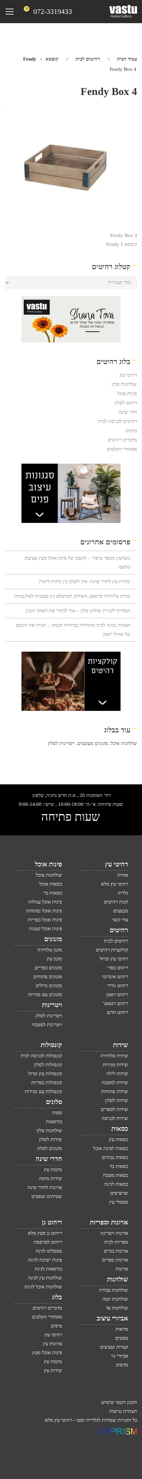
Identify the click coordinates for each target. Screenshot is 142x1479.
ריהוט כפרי (117, 967)
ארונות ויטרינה (114, 1233)
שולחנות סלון (124, 384)
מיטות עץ (53, 1169)
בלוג (57, 1297)
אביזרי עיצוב (112, 1318)
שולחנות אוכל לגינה (43, 1286)
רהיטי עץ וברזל (114, 958)
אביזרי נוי (119, 1356)
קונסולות (51, 1044)
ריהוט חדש (117, 1012)
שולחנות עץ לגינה (45, 1277)
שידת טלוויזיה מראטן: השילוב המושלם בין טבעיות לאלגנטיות (72, 596)
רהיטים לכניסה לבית (117, 421)
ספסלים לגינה (49, 1251)
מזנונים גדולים (49, 985)
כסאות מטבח (115, 1175)
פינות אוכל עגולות (45, 901)
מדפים (122, 1364)
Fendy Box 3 (123, 235)
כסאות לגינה (116, 1184)
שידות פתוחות (114, 1091)
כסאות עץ (118, 1139)
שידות (120, 1044)
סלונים (54, 1101)
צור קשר (120, 919)
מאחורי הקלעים (122, 449)
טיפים (131, 430)
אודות (122, 875)
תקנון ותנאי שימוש (119, 1402)
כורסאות (54, 1121)
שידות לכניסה (115, 1118)
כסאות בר (53, 893)
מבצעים (120, 910)
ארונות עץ (52, 1343)
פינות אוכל (127, 393)
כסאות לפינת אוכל (110, 1148)
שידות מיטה (50, 1178)
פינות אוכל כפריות (45, 919)
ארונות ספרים (115, 1260)
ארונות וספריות (109, 1222)
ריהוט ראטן (117, 994)
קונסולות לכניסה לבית (41, 1055)
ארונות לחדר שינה (44, 1187)
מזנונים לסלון (49, 1148)
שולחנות (117, 1279)
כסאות (119, 1128)
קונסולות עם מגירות (43, 1091)
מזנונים (53, 939)
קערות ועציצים (114, 1347)
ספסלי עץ (118, 1202)
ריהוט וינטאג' (115, 1003)
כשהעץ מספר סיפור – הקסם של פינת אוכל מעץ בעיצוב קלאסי (77, 562)
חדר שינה (128, 412)
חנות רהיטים (116, 901)
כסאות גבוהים (115, 1157)
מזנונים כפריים (48, 967)
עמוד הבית (127, 59)
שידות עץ (53, 1370)
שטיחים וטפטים (46, 1196)
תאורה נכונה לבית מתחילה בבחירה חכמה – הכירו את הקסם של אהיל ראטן (73, 630)
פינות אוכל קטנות (45, 928)
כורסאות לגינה (48, 1268)
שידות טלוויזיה (114, 1055)
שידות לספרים (114, 1109)
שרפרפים (119, 1193)
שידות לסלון (116, 1100)
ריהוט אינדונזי (115, 976)
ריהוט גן (52, 1222)
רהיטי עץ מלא (114, 884)
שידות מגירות (115, 1064)
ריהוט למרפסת (48, 1242)
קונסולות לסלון (48, 1064)
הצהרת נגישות (123, 1411)
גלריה (123, 893)
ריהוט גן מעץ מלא (45, 1233)
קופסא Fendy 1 (121, 244)
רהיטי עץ (128, 375)
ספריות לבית (116, 1242)
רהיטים (119, 930)
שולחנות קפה (115, 1299)
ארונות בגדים (116, 1251)
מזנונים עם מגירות (45, 994)
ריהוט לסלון (126, 402)
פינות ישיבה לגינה (45, 1260)
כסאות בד (119, 1166)
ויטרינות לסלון (61, 743)
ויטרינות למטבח (47, 1024)
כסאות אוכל (50, 884)
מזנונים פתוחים (47, 976)
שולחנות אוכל (124, 743)
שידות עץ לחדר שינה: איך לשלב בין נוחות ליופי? (84, 581)
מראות (122, 1329)
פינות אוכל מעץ (47, 1352)
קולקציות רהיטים (112, 949)
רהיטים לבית (88, 59)
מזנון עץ (54, 958)
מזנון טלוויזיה (49, 949)
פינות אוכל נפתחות (44, 910)
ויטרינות (52, 1004)
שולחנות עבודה (113, 1290)
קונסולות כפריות (46, 1082)
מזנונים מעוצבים (92, 743)
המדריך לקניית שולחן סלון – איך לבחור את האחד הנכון (77, 610)
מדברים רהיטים (122, 439)
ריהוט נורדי (117, 985)
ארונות (122, 1268)
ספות (57, 1112)
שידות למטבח (115, 1082)
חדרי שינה (49, 1158)
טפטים (121, 1338)
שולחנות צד (117, 1308)
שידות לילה (117, 1073)
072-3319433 (52, 11)
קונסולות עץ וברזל (45, 1073)
